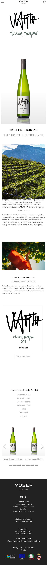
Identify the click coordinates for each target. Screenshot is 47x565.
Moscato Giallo (23, 398)
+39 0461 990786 (25, 521)
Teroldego (23, 412)
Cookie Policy (29, 548)
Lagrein (23, 416)
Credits (23, 550)
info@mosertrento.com (23, 519)
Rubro (23, 409)
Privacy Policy (18, 548)
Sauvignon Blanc (23, 405)
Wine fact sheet (23, 356)
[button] (10, 465)
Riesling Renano (23, 402)
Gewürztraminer (23, 395)
